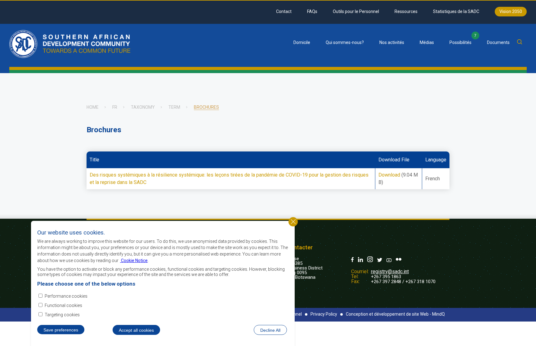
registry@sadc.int (390, 271)
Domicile (301, 42)
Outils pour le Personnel (356, 11)
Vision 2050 (510, 11)
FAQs (312, 11)
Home (93, 107)
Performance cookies (66, 295)
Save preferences (60, 329)
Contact (284, 11)
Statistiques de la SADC (456, 11)
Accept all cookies (136, 329)
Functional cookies (63, 305)
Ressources (406, 11)
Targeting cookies (62, 314)
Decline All (270, 329)
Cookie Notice (134, 260)
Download (389, 175)
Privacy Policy (323, 314)
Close (293, 221)
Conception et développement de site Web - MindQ (395, 314)
